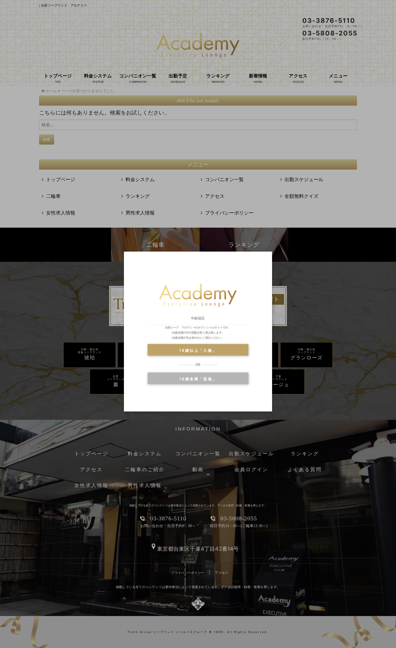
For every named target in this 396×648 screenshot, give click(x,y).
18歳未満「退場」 (198, 379)
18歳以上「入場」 (198, 350)
